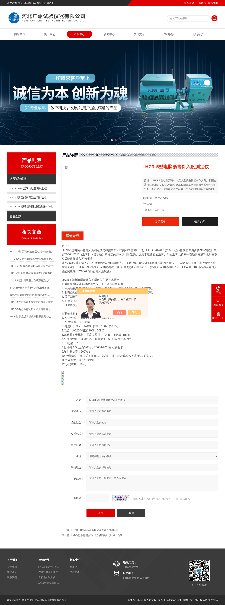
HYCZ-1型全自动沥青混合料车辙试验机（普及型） (49, 566)
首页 (83, 154)
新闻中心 (109, 34)
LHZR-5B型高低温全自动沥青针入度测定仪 (95, 530)
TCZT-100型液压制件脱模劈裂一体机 (31, 206)
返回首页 (189, 2)
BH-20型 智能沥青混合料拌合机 (28, 197)
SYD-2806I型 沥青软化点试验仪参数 (30, 287)
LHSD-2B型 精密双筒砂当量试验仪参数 (31, 266)
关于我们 (49, 34)
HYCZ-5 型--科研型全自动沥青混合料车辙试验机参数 (32, 280)
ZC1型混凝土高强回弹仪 (49, 572)
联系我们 (213, 2)
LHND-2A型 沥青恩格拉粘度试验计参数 (31, 302)
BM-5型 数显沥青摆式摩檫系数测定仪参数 (32, 316)
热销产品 (44, 559)
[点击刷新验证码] (121, 498)
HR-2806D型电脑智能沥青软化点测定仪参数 (32, 258)
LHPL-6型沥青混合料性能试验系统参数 (31, 273)
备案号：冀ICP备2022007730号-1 (146, 599)
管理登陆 (213, 599)
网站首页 (19, 34)
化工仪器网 (201, 599)
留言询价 (199, 221)
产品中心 (79, 34)
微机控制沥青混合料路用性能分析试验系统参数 (32, 294)
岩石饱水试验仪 (47, 577)
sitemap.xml (174, 599)
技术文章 (139, 34)
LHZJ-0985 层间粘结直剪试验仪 (28, 188)
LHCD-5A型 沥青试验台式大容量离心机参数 (32, 309)
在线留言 (201, 2)
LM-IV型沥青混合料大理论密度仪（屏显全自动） (98, 535)
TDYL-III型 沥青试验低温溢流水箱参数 (31, 251)
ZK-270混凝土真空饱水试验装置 (49, 582)
